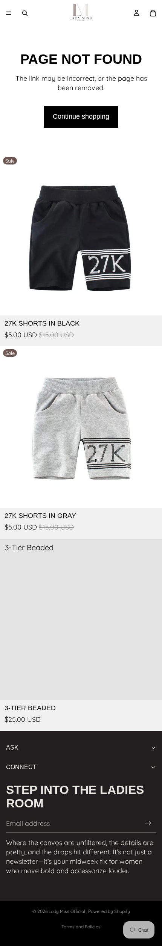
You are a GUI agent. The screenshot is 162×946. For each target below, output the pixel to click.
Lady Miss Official (67, 911)
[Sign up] (148, 823)
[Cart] (153, 13)
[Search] (25, 13)
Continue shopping (81, 116)
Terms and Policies (81, 926)
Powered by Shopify (109, 911)
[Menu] (8, 13)
